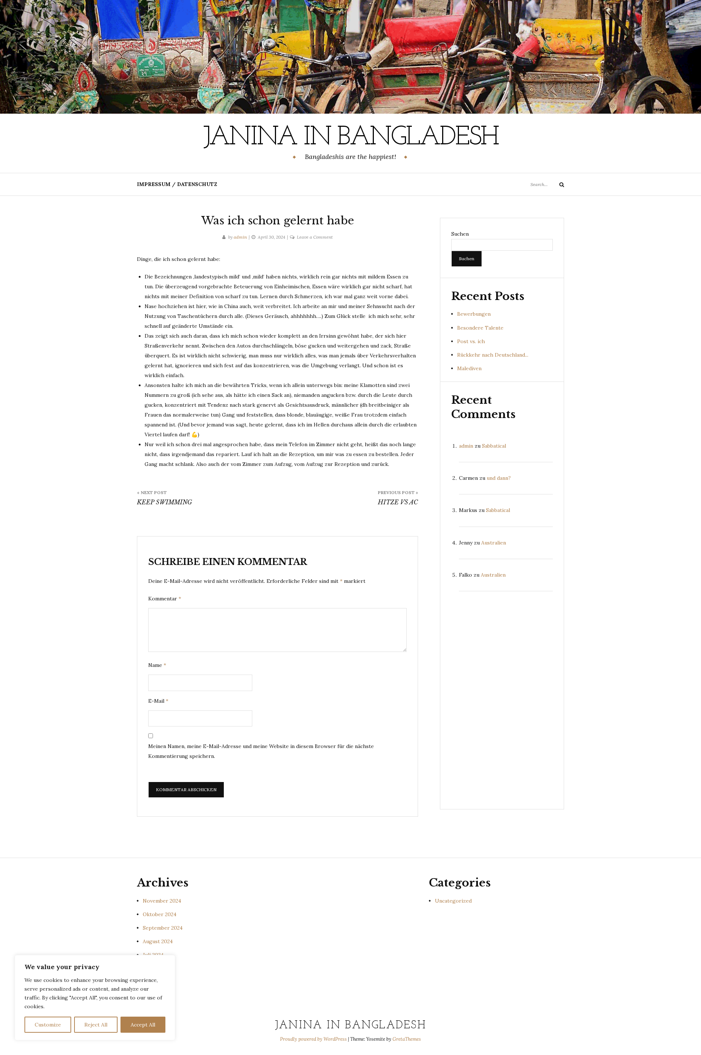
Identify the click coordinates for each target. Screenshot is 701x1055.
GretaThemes (406, 1039)
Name (157, 665)
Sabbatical (494, 446)
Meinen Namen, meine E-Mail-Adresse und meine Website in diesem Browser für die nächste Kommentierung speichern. (261, 751)
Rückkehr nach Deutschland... (492, 355)
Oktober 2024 (159, 914)
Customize (48, 1024)
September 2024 (163, 928)
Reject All (95, 1024)
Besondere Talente (480, 328)
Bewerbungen (474, 314)
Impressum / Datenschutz (177, 184)
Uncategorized (453, 900)
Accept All (143, 1024)
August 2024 (158, 941)
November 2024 (162, 900)
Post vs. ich (471, 341)
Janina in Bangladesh (350, 138)
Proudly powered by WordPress (314, 1039)
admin (240, 237)
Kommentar (164, 598)
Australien (493, 542)
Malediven (469, 368)
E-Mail (158, 701)
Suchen (460, 234)
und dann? (499, 478)
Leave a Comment (315, 237)
